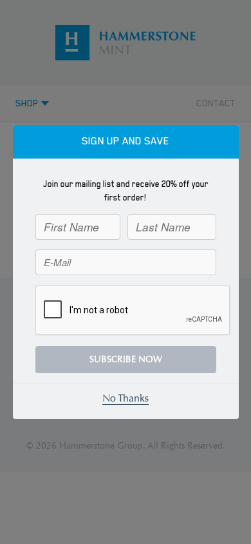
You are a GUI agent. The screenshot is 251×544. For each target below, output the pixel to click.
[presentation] (133, 311)
